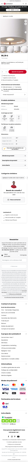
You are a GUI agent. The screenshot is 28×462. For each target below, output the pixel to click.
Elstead (16, 106)
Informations (6, 364)
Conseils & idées (14, 359)
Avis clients (6, 165)
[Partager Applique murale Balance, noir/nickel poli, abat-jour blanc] (25, 24)
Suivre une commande (8, 313)
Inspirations (4, 359)
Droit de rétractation (8, 307)
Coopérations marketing (8, 345)
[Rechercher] (23, 4)
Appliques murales (8, 16)
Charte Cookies (6, 373)
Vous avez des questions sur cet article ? (15, 148)
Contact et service (8, 304)
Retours (3, 323)
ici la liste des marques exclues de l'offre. (14, 297)
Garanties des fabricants (8, 318)
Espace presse (5, 356)
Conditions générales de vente (10, 367)
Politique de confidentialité (15, 294)
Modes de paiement (7, 326)
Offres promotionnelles (8, 348)
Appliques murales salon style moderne (13, 178)
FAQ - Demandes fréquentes (10, 310)
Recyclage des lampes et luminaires (14, 446)
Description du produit (9, 160)
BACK (13, 10)
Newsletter (4, 340)
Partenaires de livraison (10, 399)
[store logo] (9, 4)
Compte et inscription (8, 329)
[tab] (14, 316)
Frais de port (5, 321)
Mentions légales (6, 375)
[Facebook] (9, 436)
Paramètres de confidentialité (10, 439)
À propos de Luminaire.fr (11, 334)
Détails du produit (8, 156)
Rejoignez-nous (6, 351)
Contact (3, 315)
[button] (3, 49)
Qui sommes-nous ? (7, 337)
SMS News (4, 343)
